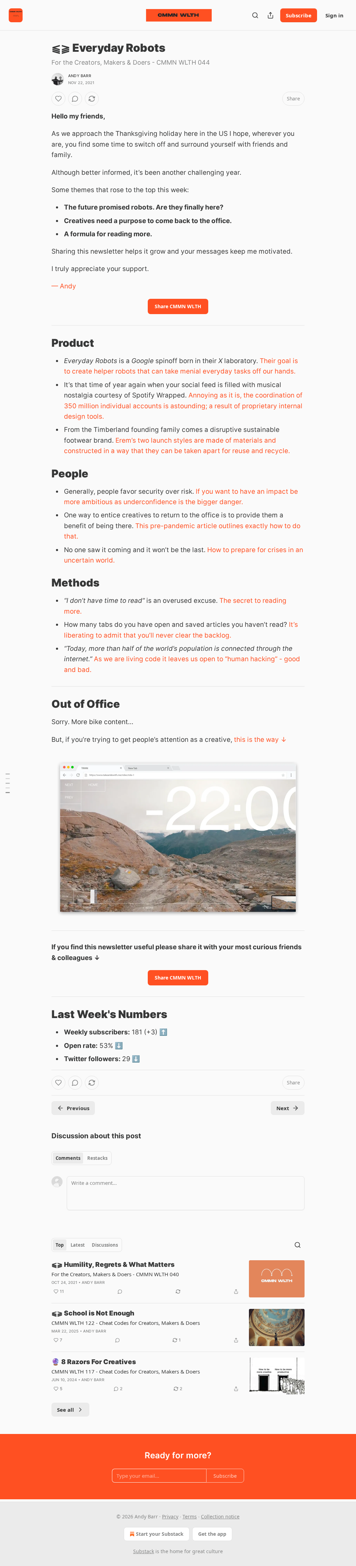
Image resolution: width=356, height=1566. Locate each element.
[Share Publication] (270, 15)
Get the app (212, 1534)
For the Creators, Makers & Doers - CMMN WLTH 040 (115, 1274)
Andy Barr (79, 75)
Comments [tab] (68, 1158)
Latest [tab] (78, 1245)
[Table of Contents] (8, 783)
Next (282, 1108)
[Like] (58, 99)
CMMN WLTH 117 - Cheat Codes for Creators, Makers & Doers (125, 1371)
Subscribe (299, 15)
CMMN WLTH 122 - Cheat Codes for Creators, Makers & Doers (125, 1322)
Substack (143, 1551)
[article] (178, 1278)
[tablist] (81, 1158)
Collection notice (220, 1516)
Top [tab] (60, 1245)
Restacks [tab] (97, 1158)
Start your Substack (160, 1534)
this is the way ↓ (260, 740)
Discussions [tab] (105, 1245)
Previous (78, 1108)
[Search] (255, 15)
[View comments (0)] (75, 99)
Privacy (170, 1516)
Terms (190, 1516)
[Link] (41, 343)
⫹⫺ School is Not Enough (92, 1313)
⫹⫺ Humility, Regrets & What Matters (113, 1265)
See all (65, 1409)
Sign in (334, 15)
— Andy (63, 286)
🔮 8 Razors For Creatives (93, 1362)
